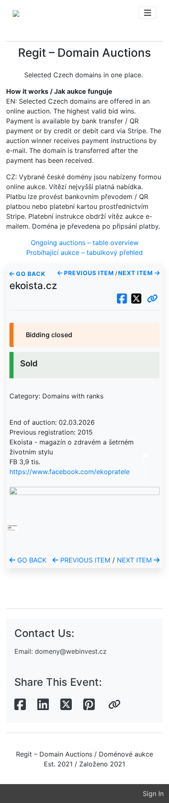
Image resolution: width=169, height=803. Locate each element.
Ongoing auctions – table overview (85, 242)
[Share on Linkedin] (43, 705)
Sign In (153, 793)
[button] (152, 299)
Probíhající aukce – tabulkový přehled (84, 252)
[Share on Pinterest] (89, 705)
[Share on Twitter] (66, 705)
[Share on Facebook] (20, 705)
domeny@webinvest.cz (71, 651)
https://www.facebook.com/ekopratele (69, 471)
